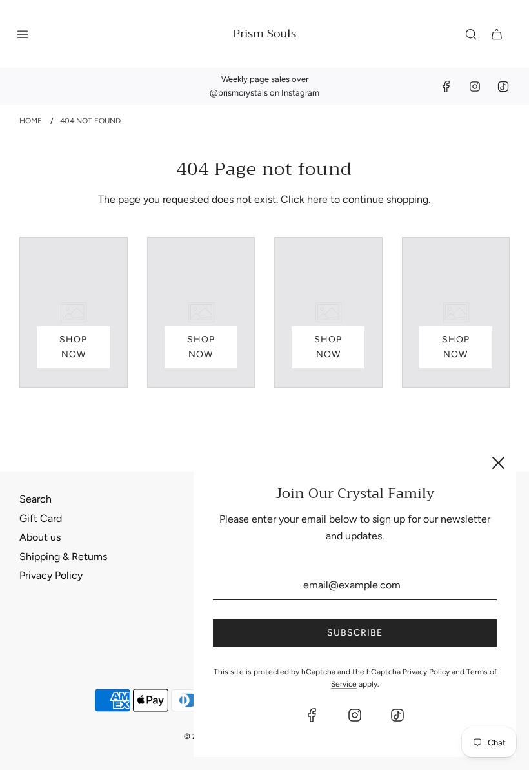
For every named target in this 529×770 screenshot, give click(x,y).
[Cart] (497, 34)
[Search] (471, 34)
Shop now (73, 346)
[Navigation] (22, 34)
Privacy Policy (51, 575)
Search (35, 499)
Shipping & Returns (63, 556)
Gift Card (40, 518)
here (317, 199)
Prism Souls (264, 34)
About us (40, 537)
